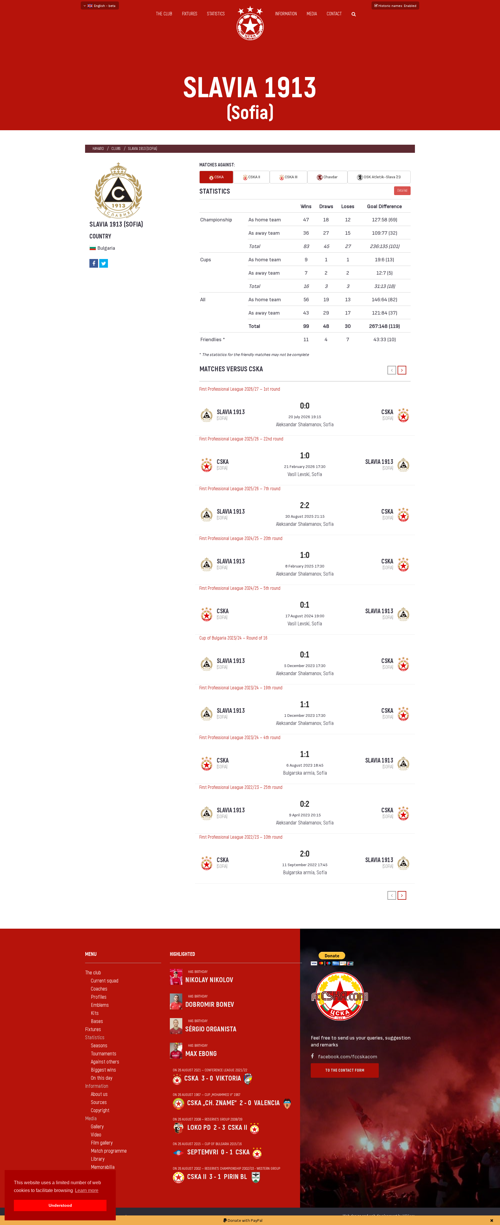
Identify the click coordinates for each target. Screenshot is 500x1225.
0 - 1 (227, 1152)
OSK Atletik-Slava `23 (382, 176)
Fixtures (189, 14)
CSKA (219, 176)
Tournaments (103, 1053)
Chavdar (330, 176)
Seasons (99, 1045)
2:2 (305, 505)
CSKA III (290, 176)
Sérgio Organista (210, 1029)
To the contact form (344, 1070)
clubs (116, 148)
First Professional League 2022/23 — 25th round (240, 787)
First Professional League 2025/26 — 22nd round (241, 439)
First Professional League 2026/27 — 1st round (239, 389)
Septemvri (202, 1152)
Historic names (397, 5)
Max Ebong (201, 1054)
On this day (101, 1078)
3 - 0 (207, 1078)
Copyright (100, 1110)
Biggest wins (103, 1070)
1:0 (305, 455)
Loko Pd (199, 1127)
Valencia (267, 1103)
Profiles (98, 997)
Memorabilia (103, 1167)
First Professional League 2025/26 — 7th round (239, 489)
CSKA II (253, 176)
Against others (105, 1062)
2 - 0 (245, 1103)
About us (99, 1094)
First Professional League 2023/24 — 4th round (239, 738)
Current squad (104, 981)
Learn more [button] (86, 1190)
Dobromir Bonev (209, 1004)
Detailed (402, 190)
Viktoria (228, 1078)
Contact (334, 14)
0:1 (305, 605)
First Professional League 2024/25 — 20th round (240, 538)
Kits (95, 1013)
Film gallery (102, 1143)
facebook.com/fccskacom (347, 1056)
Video (96, 1135)
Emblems (100, 1005)
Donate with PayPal (244, 1220)
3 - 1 (215, 1177)
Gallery (97, 1126)
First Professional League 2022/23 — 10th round (240, 837)
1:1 (305, 704)
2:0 (305, 853)
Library (97, 1159)
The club (164, 14)
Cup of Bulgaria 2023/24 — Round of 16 (233, 638)
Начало (98, 148)
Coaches (99, 989)
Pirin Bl (235, 1177)
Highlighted (182, 954)
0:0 (305, 406)
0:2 (305, 804)
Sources (99, 1102)
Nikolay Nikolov (209, 980)
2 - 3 (219, 1127)
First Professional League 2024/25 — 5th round (239, 588)
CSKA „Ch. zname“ (212, 1103)
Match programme (109, 1151)
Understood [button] (60, 1205)
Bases (97, 1021)
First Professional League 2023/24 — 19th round (240, 688)
